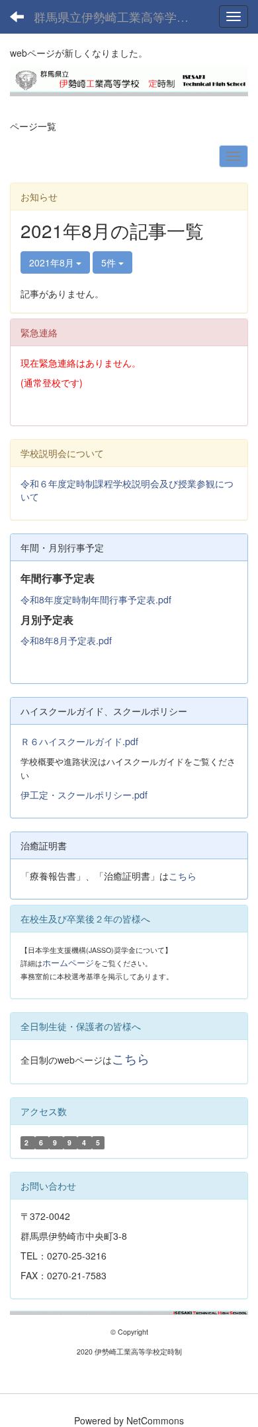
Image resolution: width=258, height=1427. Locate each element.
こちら (182, 875)
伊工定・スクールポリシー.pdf (84, 794)
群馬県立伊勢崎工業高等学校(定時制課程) (119, 16)
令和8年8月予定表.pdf (66, 640)
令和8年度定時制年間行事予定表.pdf (96, 599)
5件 (109, 262)
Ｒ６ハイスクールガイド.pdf (79, 741)
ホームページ (68, 962)
